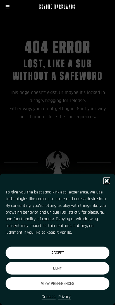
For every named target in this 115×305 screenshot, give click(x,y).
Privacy (64, 297)
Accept (57, 253)
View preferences (57, 283)
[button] (106, 180)
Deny (57, 268)
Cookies (49, 297)
